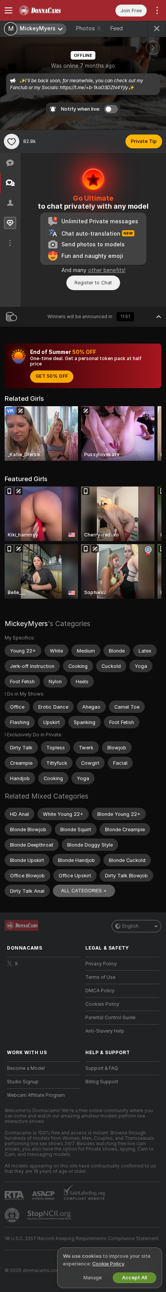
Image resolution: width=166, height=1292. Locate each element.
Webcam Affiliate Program (36, 1095)
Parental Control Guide (110, 1017)
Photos (88, 28)
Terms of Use (100, 977)
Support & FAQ (101, 1068)
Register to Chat (93, 283)
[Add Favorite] (11, 141)
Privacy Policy (101, 964)
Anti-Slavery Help (104, 1031)
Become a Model (26, 1068)
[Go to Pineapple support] (13, 1215)
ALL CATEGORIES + (84, 890)
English (130, 926)
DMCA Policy (100, 990)
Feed (116, 28)
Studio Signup (23, 1081)
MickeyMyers (26, 623)
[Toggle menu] (8, 10)
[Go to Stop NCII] (50, 1215)
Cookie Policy (108, 1264)
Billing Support (101, 1081)
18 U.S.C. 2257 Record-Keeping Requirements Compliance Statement (82, 1238)
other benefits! (106, 270)
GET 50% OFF (52, 376)
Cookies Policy (102, 1004)
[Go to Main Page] (50, 10)
